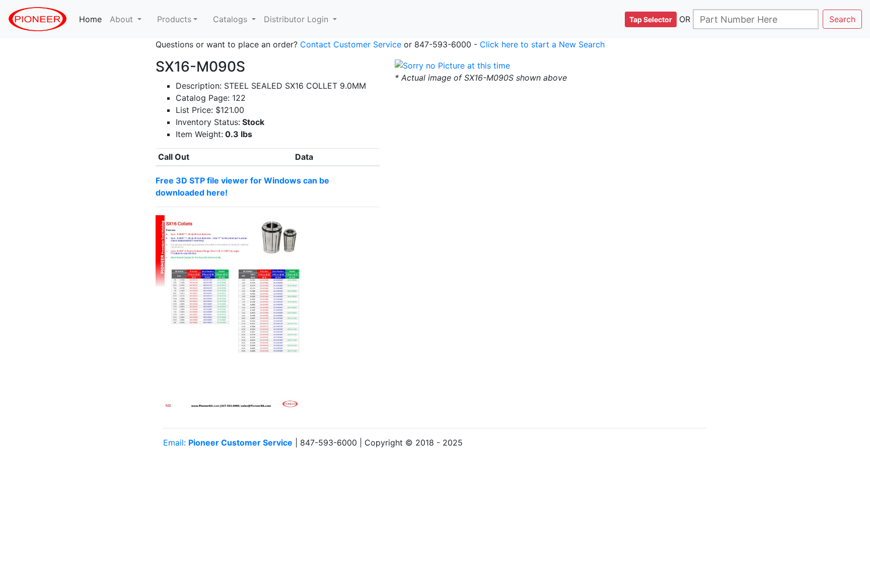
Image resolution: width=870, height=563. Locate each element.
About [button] (122, 19)
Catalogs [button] (231, 19)
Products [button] (174, 19)
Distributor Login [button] (297, 19)
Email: (228, 442)
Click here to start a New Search (542, 44)
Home (92, 19)
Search (842, 19)
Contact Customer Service (350, 44)
